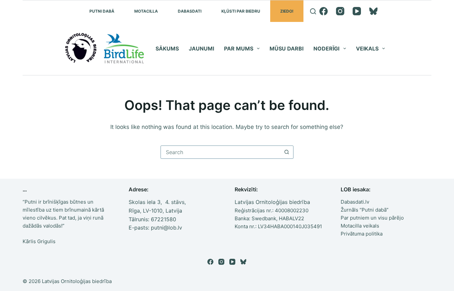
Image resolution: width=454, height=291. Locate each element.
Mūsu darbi (286, 48)
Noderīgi (326, 48)
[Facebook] (323, 11)
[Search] (313, 11)
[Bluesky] (373, 11)
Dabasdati (189, 11)
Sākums (167, 48)
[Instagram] (340, 11)
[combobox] (221, 152)
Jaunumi (201, 48)
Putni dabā (101, 11)
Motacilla (146, 11)
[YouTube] (357, 11)
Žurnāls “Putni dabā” (365, 210)
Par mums (238, 48)
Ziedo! (286, 11)
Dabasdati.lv (355, 202)
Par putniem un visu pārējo (372, 218)
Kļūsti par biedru (240, 11)
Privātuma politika (362, 234)
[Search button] (287, 152)
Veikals (367, 48)
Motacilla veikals (360, 226)
